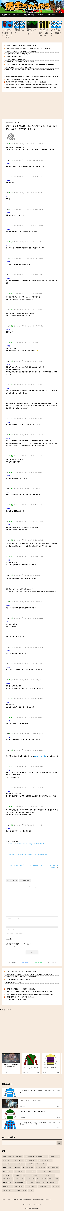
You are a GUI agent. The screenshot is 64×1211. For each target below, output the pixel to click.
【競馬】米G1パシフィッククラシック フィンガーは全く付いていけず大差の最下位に (29, 48)
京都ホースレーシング (44, 1186)
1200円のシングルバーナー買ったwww (16, 999)
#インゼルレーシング (12, 880)
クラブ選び (30, 1164)
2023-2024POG (30, 1156)
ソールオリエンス (20, 1171)
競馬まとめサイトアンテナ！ (10, 15)
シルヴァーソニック (53, 1167)
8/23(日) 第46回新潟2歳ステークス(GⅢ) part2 (18, 53)
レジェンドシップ (52, 1182)
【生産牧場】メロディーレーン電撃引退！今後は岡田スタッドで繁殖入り (43, 32)
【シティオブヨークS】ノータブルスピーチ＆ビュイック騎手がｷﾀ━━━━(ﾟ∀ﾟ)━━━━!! (30, 64)
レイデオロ (31, 1182)
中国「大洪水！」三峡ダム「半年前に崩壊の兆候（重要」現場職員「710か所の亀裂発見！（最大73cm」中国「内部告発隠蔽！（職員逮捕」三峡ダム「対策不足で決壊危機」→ (33, 84)
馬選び (31, 1190)
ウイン (41, 1160)
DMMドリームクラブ (42, 1156)
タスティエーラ (31, 1171)
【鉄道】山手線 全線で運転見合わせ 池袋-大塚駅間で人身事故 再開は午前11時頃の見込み (29, 994)
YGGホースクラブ (8, 1160)
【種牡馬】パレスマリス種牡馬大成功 (7, 30)
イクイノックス (20, 1160)
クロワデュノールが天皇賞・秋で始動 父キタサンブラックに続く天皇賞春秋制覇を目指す (30, 69)
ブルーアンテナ (52, 15)
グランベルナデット (41, 1164)
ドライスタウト (7, 1175)
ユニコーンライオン (40, 756)
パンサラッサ (50, 1175)
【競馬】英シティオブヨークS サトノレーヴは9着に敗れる (22, 51)
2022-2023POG (18, 1156)
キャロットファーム (9, 1164)
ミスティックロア (53, 1179)
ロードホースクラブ (31, 1186)
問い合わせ (38, 1204)
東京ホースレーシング (9, 1190)
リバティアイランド (20, 1182)
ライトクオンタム (8, 1182)
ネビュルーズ (18, 1175)
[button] (4, 28)
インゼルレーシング (32, 1160)
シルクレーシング (40, 1167)
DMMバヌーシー (54, 1156)
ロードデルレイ (19, 1186)
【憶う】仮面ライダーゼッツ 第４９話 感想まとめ (20, 997)
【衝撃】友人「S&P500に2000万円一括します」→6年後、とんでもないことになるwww (29, 991)
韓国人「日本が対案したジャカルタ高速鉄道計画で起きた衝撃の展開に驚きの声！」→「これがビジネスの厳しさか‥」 (33, 87)
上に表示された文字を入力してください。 (19, 944)
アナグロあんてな (29, 15)
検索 (59, 1143)
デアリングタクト (54, 1171)
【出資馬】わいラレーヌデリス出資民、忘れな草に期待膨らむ (27, 854)
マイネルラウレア (41, 1179)
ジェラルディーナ (8, 1171)
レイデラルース (41, 1182)
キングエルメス (20, 1164)
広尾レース (56, 1186)
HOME (3, 1199)
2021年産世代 (7, 1156)
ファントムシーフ (8, 1179)
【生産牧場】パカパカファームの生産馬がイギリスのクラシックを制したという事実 (31, 32)
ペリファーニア (30, 1179)
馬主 (18, 122)
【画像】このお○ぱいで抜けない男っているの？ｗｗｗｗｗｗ (22, 79)
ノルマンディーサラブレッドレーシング (34, 1175)
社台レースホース (22, 1190)
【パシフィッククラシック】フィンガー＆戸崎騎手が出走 (21, 45)
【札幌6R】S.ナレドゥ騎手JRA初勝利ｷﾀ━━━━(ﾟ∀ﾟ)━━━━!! (23, 59)
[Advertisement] (32, 105)
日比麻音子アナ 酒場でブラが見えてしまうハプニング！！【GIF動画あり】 (26, 82)
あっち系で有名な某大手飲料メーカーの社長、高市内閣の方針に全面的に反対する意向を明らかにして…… (33, 76)
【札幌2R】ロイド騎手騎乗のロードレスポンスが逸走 (20, 61)
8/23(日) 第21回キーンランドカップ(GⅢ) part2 (18, 67)
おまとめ (41, 15)
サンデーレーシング (28, 1167)
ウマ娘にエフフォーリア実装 (13, 56)
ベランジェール (19, 1179)
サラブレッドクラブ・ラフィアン (12, 1167)
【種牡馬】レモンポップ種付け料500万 (56, 30)
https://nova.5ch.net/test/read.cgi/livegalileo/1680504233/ (25, 844)
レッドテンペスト (8, 1186)
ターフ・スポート (42, 1171)
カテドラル (49, 1160)
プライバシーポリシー (28, 1204)
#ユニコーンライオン (25, 880)
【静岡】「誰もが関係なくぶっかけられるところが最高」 (21, 989)
